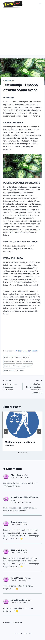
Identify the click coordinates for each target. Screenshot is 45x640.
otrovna (16, 366)
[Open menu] (40, 4)
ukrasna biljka (9, 370)
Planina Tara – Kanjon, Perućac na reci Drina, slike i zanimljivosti (34, 387)
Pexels (35, 351)
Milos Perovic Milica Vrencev (24, 497)
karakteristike (9, 361)
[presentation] (22, 425)
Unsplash (27, 351)
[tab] (18, 452)
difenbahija (16, 357)
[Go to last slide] (6, 431)
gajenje (26, 357)
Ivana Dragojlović (19, 578)
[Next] (39, 431)
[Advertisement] (22, 31)
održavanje (28, 361)
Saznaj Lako (16, 522)
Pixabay (18, 351)
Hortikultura (8, 81)
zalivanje (20, 370)
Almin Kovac (17, 475)
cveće (6, 357)
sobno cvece (26, 366)
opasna (7, 366)
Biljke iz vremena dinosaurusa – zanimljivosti (10, 385)
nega (19, 361)
